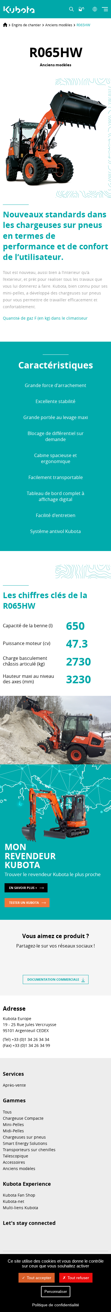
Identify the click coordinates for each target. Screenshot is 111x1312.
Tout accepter (39, 1277)
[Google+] (70, 955)
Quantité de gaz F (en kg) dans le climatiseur (45, 318)
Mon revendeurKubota (30, 856)
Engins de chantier (26, 25)
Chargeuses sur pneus (24, 1137)
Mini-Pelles (13, 1124)
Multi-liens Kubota (20, 1207)
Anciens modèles (58, 25)
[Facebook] (40, 955)
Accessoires (14, 1162)
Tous (7, 1112)
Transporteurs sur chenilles (29, 1149)
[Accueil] (5, 25)
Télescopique (15, 1156)
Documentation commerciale (53, 979)
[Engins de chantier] (19, 10)
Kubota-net (13, 1201)
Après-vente (14, 1085)
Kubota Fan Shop (19, 1195)
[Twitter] (60, 955)
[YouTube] (49, 1237)
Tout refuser (78, 1277)
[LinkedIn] (50, 955)
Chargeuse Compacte (23, 1118)
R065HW (83, 25)
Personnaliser (55, 1291)
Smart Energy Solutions (25, 1143)
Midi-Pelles (13, 1130)
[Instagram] (6, 1237)
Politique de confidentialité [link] (55, 1305)
